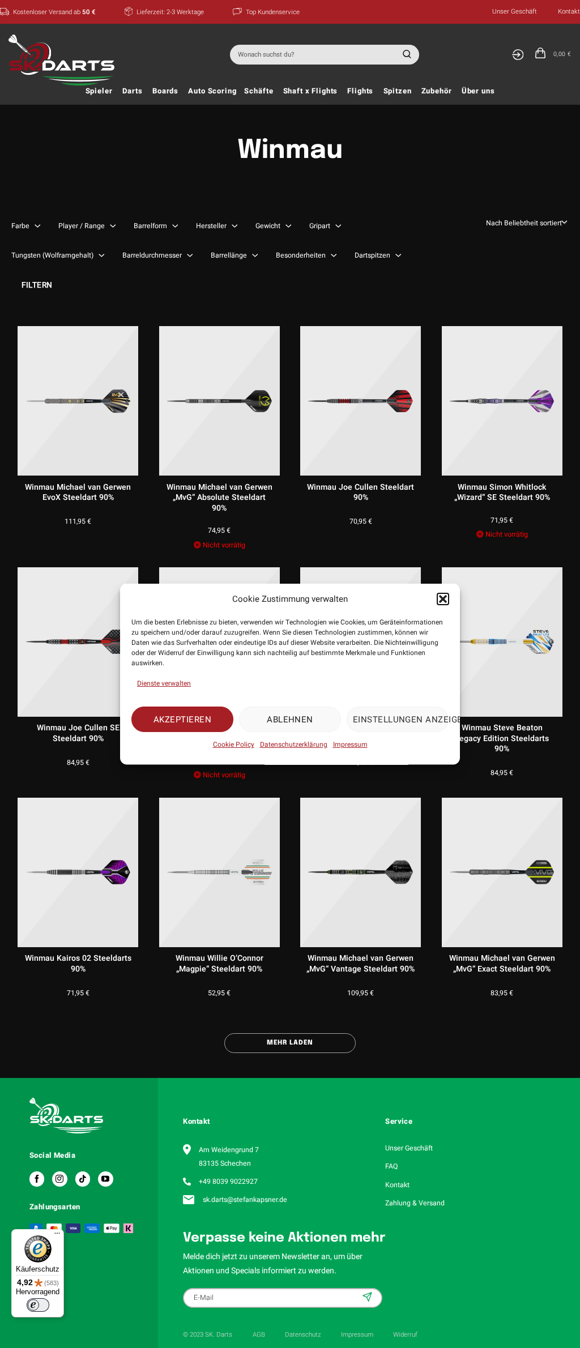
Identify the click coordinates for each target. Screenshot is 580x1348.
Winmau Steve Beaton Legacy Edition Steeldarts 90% (502, 738)
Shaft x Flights (310, 91)
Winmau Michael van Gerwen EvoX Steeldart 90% (78, 492)
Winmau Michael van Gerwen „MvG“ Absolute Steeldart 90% (219, 497)
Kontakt (569, 11)
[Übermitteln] (405, 54)
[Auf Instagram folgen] (59, 1178)
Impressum (350, 744)
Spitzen (397, 91)
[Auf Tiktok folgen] (82, 1178)
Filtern (37, 285)
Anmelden (368, 1297)
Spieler (99, 91)
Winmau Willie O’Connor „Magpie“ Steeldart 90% (219, 963)
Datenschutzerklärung (293, 744)
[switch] (38, 1305)
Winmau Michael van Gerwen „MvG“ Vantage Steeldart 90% (360, 963)
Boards (165, 91)
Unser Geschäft (514, 11)
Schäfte (258, 91)
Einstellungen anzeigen (401, 719)
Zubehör (436, 91)
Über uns (478, 91)
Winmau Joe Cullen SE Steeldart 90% (78, 733)
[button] (443, 598)
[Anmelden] (517, 55)
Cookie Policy (233, 744)
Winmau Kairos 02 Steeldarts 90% (78, 963)
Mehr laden (290, 1042)
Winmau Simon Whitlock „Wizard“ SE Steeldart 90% (502, 492)
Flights (360, 91)
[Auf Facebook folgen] (36, 1178)
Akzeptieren (182, 719)
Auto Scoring (212, 91)
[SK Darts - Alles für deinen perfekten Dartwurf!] (64, 60)
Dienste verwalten (164, 683)
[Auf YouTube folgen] (105, 1178)
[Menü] (57, 1236)
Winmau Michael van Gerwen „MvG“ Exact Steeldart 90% (502, 963)
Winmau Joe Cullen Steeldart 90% (360, 492)
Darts (132, 91)
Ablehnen (290, 719)
